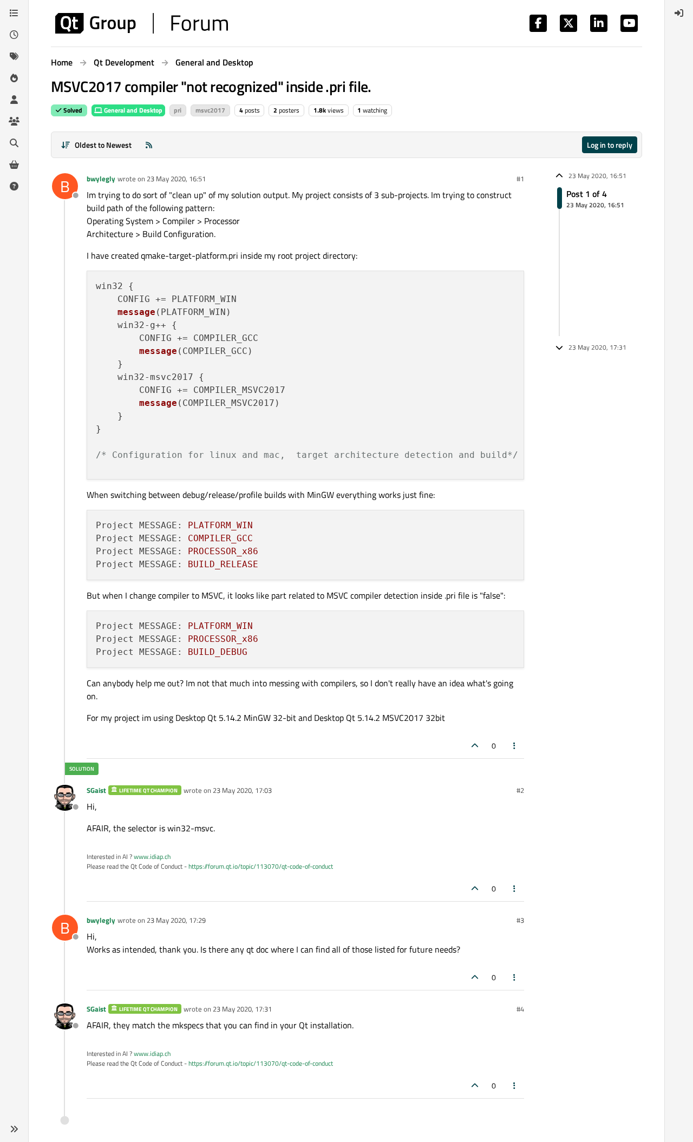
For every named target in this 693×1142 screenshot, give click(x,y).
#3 (520, 920)
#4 (520, 1008)
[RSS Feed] (149, 144)
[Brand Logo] (141, 23)
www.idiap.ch (152, 856)
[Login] (679, 13)
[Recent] (14, 34)
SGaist (96, 790)
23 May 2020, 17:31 (242, 1008)
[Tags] (14, 56)
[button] (14, 1129)
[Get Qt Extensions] (14, 164)
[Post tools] (515, 745)
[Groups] (14, 121)
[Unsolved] (14, 186)
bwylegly (101, 178)
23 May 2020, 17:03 (242, 790)
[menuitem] (679, 13)
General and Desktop (132, 110)
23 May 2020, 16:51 (176, 178)
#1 (520, 178)
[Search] (14, 143)
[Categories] (14, 13)
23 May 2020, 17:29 (176, 920)
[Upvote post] (475, 745)
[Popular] (14, 78)
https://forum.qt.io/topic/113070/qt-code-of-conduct (260, 866)
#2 (520, 790)
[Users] (14, 99)
